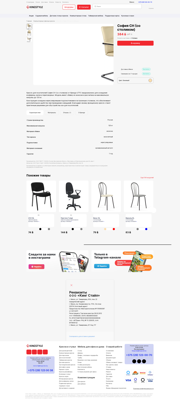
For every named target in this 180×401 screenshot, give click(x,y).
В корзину (135, 43)
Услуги (108, 379)
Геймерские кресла (65, 360)
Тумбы (80, 357)
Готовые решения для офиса (87, 372)
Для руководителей (65, 350)
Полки (79, 362)
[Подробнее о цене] (134, 34)
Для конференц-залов (66, 381)
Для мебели (82, 384)
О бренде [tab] (81, 112)
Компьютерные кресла (66, 353)
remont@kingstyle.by (40, 366)
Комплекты (81, 369)
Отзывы (108, 367)
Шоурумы (68, 7)
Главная (29, 21)
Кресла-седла (63, 376)
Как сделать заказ (112, 365)
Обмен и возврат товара (114, 362)
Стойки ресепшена (84, 365)
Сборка (108, 360)
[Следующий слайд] (153, 210)
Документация (111, 357)
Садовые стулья (64, 386)
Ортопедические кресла (67, 365)
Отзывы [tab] (67, 112)
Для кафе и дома (64, 367)
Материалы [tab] (52, 112)
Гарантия (109, 374)
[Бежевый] (150, 80)
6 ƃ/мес (134, 38)
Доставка (109, 376)
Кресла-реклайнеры (65, 372)
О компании (110, 350)
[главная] (34, 7)
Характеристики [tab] (34, 112)
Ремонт (108, 372)
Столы (80, 350)
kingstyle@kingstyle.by (139, 351)
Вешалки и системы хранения (87, 360)
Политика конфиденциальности (143, 388)
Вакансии (109, 355)
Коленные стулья (64, 374)
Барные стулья (64, 369)
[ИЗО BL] (41, 196)
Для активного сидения (66, 388)
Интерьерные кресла (66, 379)
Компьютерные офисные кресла (44, 21)
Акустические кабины (85, 367)
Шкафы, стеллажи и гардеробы (88, 355)
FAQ (107, 386)
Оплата (108, 353)
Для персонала (64, 355)
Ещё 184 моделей (147, 177)
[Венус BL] (106, 196)
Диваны (80, 353)
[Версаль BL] (138, 196)
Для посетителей (64, 357)
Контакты (109, 383)
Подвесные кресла (65, 383)
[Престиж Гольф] (73, 196)
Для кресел (81, 381)
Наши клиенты (110, 369)
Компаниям (109, 381)
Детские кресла (64, 362)
